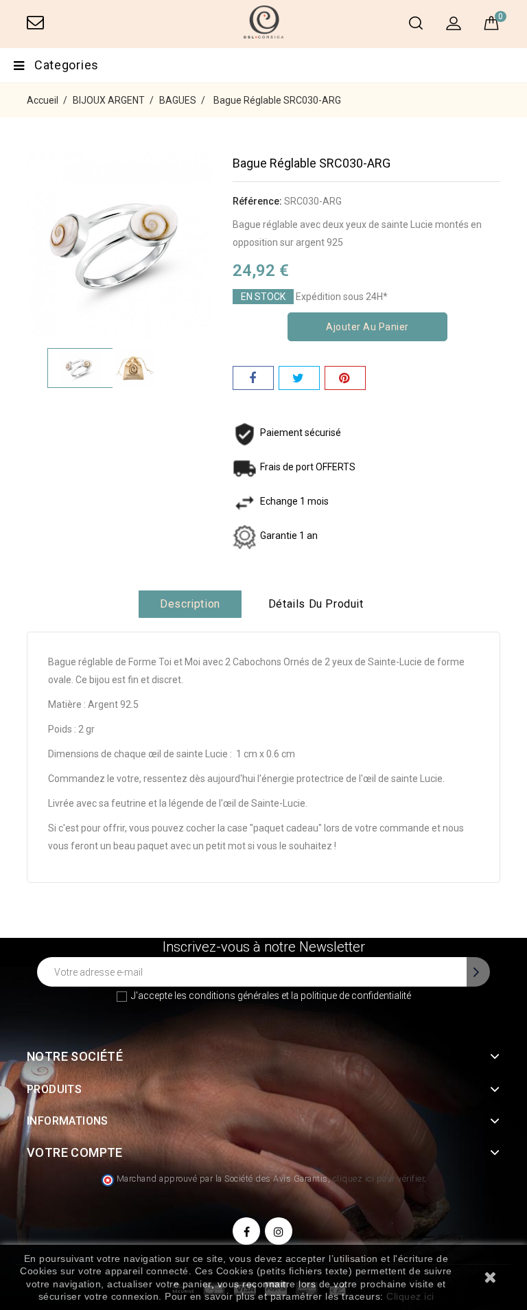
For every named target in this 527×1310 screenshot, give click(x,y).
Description (190, 603)
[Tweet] (299, 378)
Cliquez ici (410, 1296)
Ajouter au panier (367, 326)
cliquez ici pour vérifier (379, 1178)
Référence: (257, 201)
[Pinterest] (345, 378)
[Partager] (253, 378)
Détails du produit (316, 603)
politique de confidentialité (356, 995)
